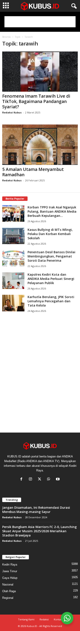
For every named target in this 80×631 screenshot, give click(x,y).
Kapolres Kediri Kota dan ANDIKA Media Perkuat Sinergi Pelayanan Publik (51, 278)
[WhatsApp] (49, 479)
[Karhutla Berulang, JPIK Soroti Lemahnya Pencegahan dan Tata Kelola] (13, 303)
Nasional (7, 584)
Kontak (58, 619)
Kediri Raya (9, 564)
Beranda (6, 36)
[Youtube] (58, 479)
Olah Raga (9, 591)
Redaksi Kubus (12, 112)
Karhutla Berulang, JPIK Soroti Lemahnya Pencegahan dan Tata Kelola (51, 301)
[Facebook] (22, 479)
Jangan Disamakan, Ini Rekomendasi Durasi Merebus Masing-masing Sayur (36, 509)
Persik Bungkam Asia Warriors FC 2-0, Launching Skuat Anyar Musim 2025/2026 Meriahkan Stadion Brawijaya (39, 531)
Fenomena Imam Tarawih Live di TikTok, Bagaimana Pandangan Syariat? (36, 101)
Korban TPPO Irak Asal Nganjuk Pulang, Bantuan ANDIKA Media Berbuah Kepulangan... (52, 211)
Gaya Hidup (9, 578)
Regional (7, 597)
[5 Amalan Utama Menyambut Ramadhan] (40, 145)
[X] (40, 479)
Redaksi (44, 619)
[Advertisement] (40, 21)
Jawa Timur (9, 571)
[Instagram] (31, 479)
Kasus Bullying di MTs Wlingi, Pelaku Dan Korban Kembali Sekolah (50, 233)
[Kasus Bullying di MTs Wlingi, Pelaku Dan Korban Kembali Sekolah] (13, 235)
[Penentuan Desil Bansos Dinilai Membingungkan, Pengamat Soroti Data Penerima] (13, 258)
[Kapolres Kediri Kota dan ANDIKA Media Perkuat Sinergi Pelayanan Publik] (13, 280)
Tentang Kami (26, 619)
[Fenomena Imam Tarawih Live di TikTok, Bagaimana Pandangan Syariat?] (40, 71)
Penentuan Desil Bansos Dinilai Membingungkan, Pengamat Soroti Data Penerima (51, 256)
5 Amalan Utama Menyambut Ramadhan (33, 172)
